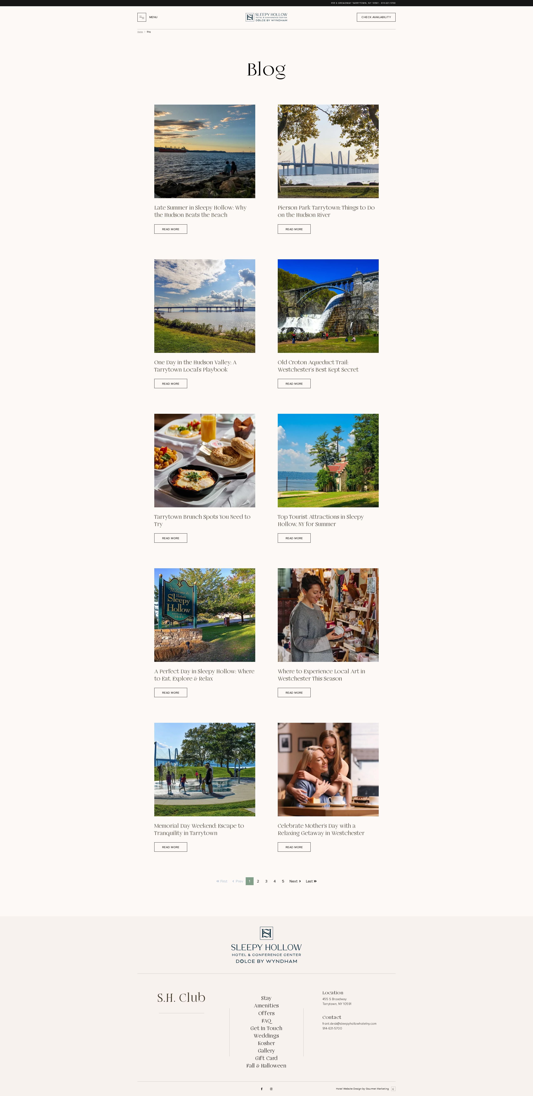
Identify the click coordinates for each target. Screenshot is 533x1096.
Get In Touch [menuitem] (266, 1028)
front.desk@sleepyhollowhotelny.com (349, 1023)
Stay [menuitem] (266, 998)
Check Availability (376, 17)
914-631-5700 (388, 3)
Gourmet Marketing (377, 1088)
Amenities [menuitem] (266, 1006)
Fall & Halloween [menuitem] (266, 1066)
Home (140, 32)
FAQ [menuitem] (266, 1021)
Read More (170, 229)
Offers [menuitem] (266, 1013)
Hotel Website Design (349, 1088)
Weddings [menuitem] (266, 1036)
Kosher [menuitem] (266, 1043)
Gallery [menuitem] (266, 1051)
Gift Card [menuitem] (266, 1058)
